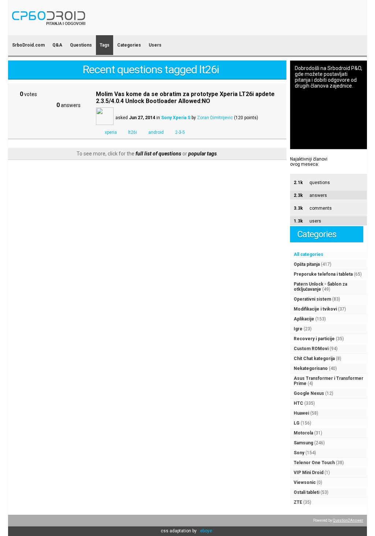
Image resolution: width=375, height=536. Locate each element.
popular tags (202, 154)
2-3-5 (180, 132)
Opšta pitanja (307, 264)
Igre (298, 328)
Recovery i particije (314, 338)
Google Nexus (309, 393)
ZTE (298, 502)
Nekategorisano (311, 368)
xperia (111, 132)
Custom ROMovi (311, 348)
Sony (299, 452)
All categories (308, 254)
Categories (129, 45)
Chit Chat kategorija (314, 358)
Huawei (301, 413)
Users (155, 45)
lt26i (132, 132)
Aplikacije (304, 319)
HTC (298, 403)
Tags (104, 45)
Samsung (303, 442)
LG (297, 423)
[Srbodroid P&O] (91, 30)
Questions (81, 45)
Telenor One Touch (314, 462)
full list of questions (158, 154)
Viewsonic (305, 482)
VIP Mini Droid (308, 472)
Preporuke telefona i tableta (323, 274)
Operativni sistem (312, 299)
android (156, 132)
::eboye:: (206, 530)
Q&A (57, 45)
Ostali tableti (306, 492)
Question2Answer (348, 520)
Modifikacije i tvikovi (315, 309)
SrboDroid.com (28, 45)
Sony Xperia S (175, 117)
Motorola (303, 433)
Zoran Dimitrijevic (215, 117)
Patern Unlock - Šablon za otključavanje (320, 287)
